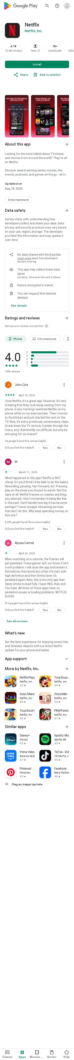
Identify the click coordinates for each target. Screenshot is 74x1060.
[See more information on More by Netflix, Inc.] (67, 669)
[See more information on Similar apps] (67, 727)
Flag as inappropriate (24, 784)
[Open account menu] (67, 6)
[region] (37, 48)
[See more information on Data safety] (67, 210)
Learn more (24, 258)
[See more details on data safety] (19, 305)
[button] (38, 50)
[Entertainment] (18, 200)
